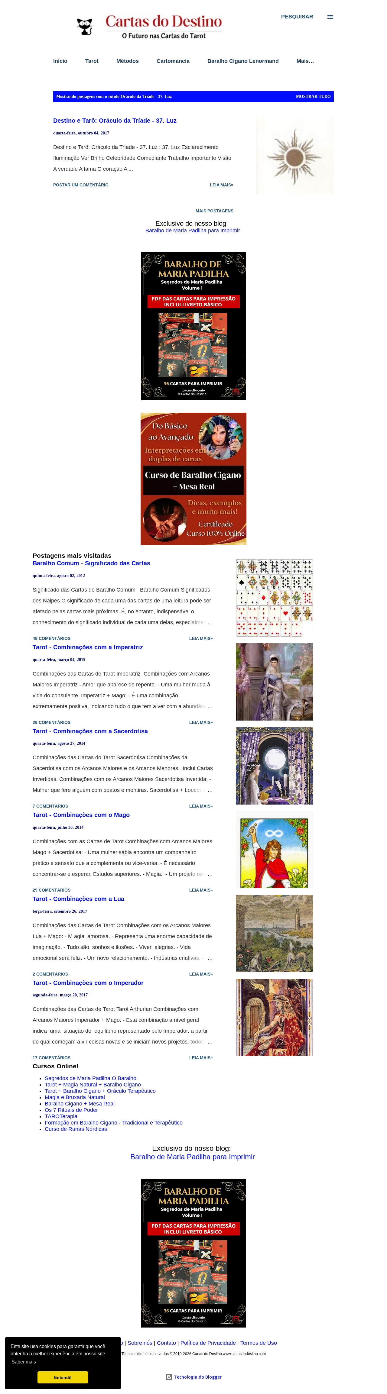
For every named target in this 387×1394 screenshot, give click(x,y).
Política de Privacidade (208, 1343)
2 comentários (50, 974)
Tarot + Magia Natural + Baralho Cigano (93, 1085)
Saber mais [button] (23, 1361)
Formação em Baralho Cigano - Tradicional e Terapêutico (114, 1123)
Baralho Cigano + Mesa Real (80, 1104)
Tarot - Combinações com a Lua (78, 898)
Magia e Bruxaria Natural (75, 1097)
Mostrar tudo (313, 96)
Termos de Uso (258, 1343)
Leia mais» (221, 184)
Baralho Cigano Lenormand (243, 61)
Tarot (92, 61)
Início (60, 61)
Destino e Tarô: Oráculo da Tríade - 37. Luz (115, 120)
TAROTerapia (61, 1116)
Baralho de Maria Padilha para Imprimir (192, 230)
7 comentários (50, 806)
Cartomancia (173, 61)
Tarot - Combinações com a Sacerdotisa (90, 731)
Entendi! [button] (63, 1377)
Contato (166, 1343)
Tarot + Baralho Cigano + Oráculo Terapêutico (100, 1091)
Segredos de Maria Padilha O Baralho (90, 1078)
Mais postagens (214, 210)
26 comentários (51, 722)
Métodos (127, 61)
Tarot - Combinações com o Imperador (88, 982)
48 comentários (51, 638)
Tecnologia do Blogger (197, 1377)
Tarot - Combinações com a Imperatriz (88, 647)
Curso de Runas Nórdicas (76, 1129)
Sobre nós (140, 1343)
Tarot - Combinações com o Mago (81, 815)
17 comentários (51, 1057)
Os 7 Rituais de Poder (71, 1110)
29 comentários (51, 890)
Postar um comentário (81, 184)
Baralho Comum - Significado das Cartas (91, 563)
